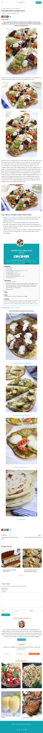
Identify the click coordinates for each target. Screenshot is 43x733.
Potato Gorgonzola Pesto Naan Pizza (21, 415)
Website (31, 610)
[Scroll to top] (40, 729)
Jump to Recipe (5, 19)
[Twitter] (19, 729)
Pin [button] (22, 256)
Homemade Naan (21, 519)
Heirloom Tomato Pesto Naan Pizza (21, 467)
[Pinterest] (24, 729)
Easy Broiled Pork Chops (27, 717)
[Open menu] (2, 2)
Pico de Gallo (4, 688)
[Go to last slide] (3, 562)
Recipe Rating (4, 588)
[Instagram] (21, 729)
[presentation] (10, 558)
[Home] (1, 8)
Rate (27, 256)
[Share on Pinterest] (2, 17)
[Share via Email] (5, 17)
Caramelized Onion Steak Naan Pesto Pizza (21, 363)
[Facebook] (17, 729)
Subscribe (34, 654)
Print (17, 256)
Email (17, 610)
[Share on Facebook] (8, 17)
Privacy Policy (28, 724)
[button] (19, 252)
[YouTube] (26, 729)
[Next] (40, 562)
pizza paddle (13, 229)
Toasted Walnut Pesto (13, 217)
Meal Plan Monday (15, 307)
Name (3, 610)
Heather (27, 263)
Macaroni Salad (26, 688)
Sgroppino (4, 717)
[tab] (19, 575)
